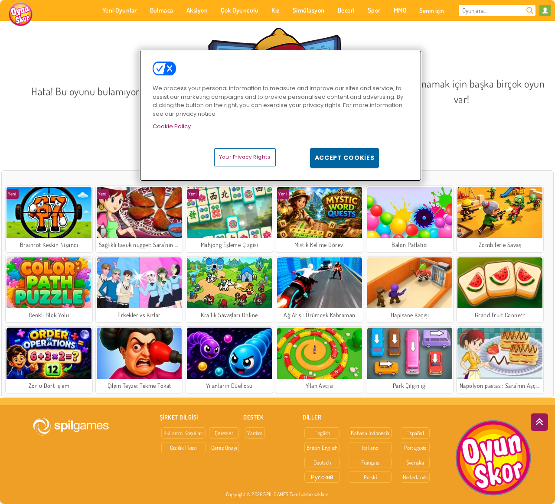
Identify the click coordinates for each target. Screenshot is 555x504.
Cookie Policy (172, 126)
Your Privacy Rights (245, 156)
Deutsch (322, 462)
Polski (370, 477)
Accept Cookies (345, 157)
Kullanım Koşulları (183, 432)
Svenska (415, 462)
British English (322, 447)
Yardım (254, 432)
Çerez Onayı (224, 447)
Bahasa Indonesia (370, 432)
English (322, 432)
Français (370, 462)
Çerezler (224, 432)
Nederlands (415, 477)
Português (415, 447)
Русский (322, 477)
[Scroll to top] (539, 422)
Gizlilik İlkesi (183, 447)
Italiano (370, 447)
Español (415, 432)
